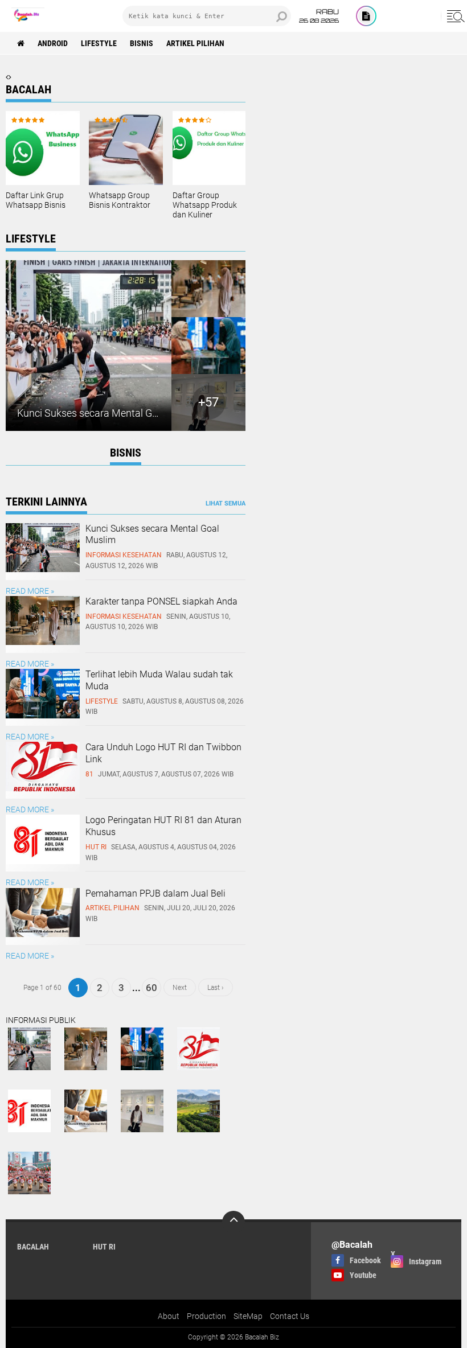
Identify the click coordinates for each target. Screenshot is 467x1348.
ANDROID (53, 43)
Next (180, 988)
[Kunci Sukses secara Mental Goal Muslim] (43, 569)
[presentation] (7, 77)
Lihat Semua (225, 503)
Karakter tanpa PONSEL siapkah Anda (161, 601)
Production (206, 1316)
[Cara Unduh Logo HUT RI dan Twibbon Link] (43, 788)
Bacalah (33, 1246)
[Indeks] (366, 16)
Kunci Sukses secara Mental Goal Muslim (109, 413)
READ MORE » (30, 590)
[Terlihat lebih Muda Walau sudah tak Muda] (43, 715)
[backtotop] (233, 1222)
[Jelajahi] (454, 16)
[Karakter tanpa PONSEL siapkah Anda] (43, 642)
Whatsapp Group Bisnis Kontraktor (119, 200)
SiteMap (248, 1316)
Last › (215, 988)
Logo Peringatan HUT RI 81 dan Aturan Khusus (163, 826)
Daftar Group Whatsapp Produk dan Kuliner (205, 205)
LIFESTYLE (99, 43)
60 (151, 987)
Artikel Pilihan (195, 43)
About (168, 1316)
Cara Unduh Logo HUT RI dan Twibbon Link (163, 753)
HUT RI (104, 1246)
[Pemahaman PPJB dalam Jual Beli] (43, 934)
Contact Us (289, 1316)
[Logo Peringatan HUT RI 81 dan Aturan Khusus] (43, 861)
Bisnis (141, 43)
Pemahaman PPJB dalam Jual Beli (155, 893)
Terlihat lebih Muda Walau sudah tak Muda (159, 680)
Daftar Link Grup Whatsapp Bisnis (35, 200)
